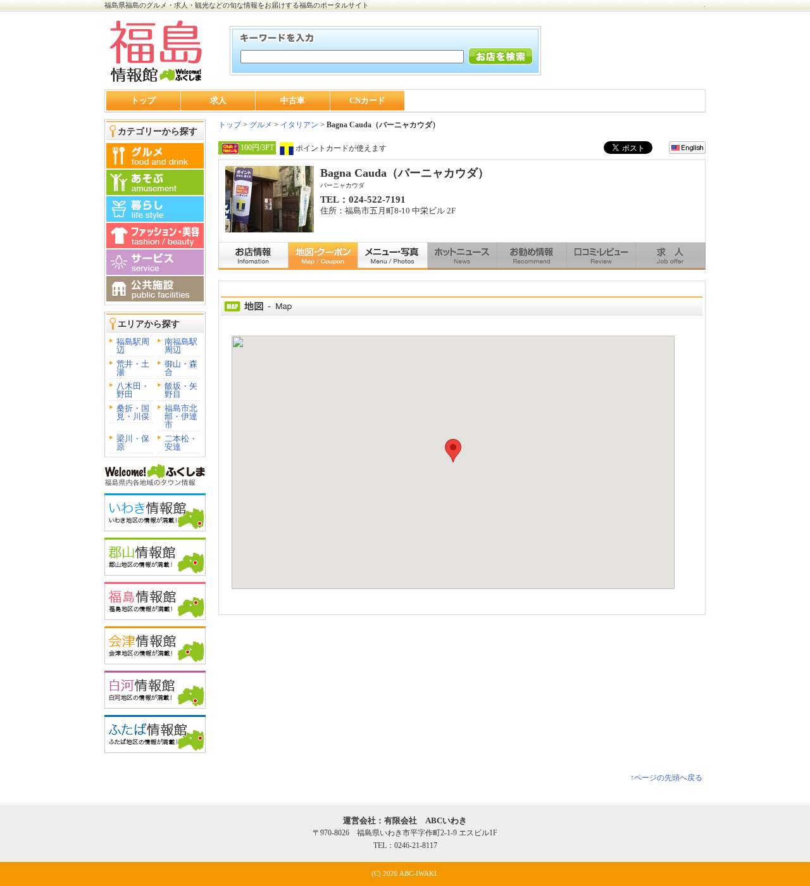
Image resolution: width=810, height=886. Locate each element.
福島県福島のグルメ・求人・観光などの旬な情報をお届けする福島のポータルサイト (236, 5)
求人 (218, 100)
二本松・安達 (181, 443)
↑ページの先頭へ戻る (666, 777)
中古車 (292, 100)
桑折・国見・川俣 (132, 412)
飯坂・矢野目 (181, 390)
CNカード (367, 100)
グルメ (259, 124)
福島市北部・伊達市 (181, 416)
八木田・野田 (132, 390)
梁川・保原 (132, 443)
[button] (453, 450)
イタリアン (299, 124)
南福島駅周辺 (181, 346)
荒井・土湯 (132, 368)
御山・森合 (181, 368)
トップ (143, 100)
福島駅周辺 (132, 346)
